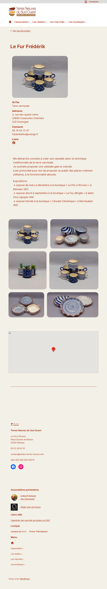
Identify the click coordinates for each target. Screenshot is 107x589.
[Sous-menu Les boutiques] (86, 22)
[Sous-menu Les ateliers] (47, 22)
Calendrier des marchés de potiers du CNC (30, 520)
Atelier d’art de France (30, 507)
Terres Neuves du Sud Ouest (26, 430)
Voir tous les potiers (21, 31)
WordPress (25, 579)
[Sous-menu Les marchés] (65, 22)
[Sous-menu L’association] (29, 22)
